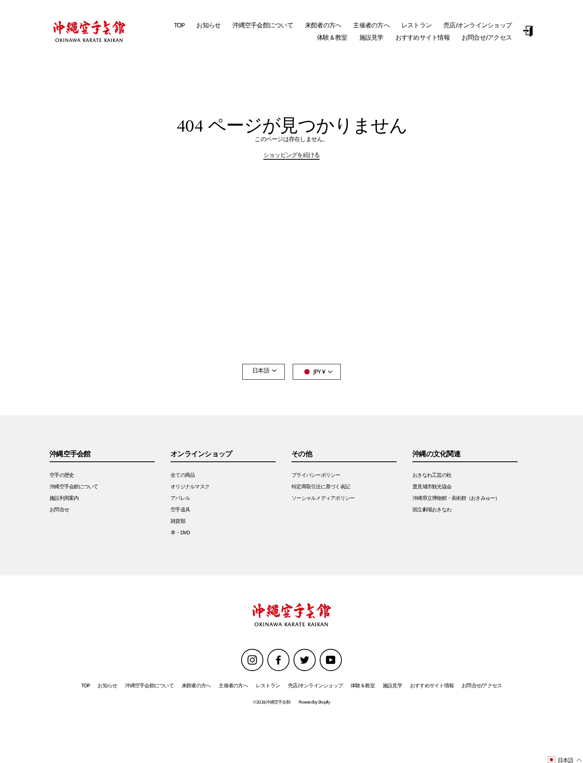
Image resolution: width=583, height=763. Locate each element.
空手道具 (180, 509)
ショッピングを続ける (291, 155)
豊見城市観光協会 (431, 486)
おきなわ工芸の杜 (431, 475)
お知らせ (208, 25)
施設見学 (371, 37)
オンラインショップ (201, 454)
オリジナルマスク (190, 486)
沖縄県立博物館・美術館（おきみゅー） (456, 498)
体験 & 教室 (332, 37)
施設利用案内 (64, 498)
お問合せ (59, 509)
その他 (302, 454)
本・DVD (180, 532)
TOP (179, 25)
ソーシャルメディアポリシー (323, 498)
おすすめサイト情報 (422, 37)
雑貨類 (178, 521)
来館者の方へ (323, 25)
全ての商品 (183, 475)
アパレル (180, 498)
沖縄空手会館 (70, 454)
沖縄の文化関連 (436, 454)
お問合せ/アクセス (487, 37)
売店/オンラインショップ (477, 25)
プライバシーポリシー (316, 475)
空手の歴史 (62, 475)
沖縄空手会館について (262, 25)
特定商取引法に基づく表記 (321, 486)
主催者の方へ (371, 25)
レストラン (416, 25)
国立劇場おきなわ (431, 509)
